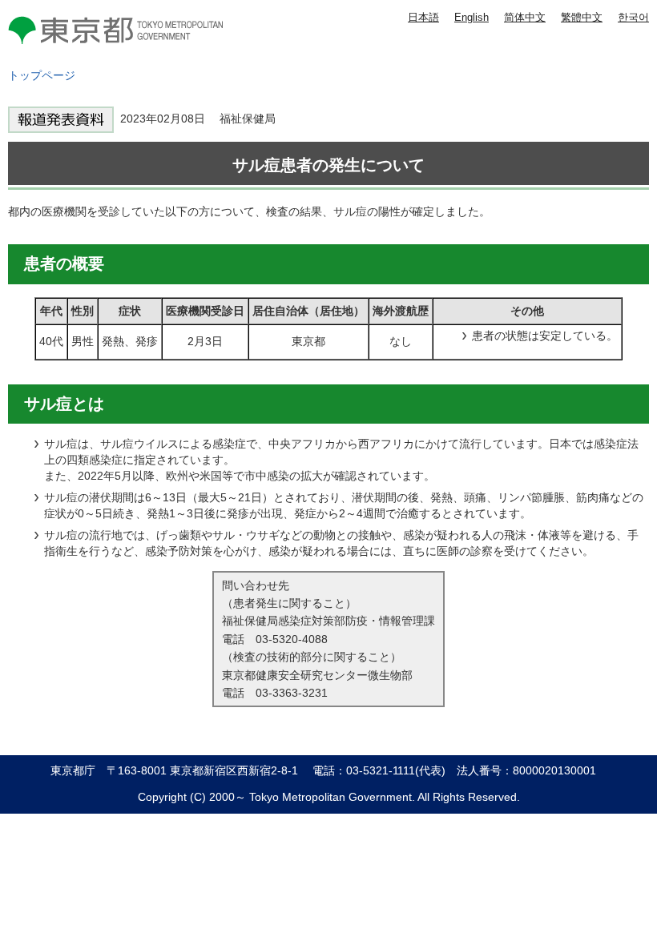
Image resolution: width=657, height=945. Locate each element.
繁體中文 (582, 17)
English (471, 17)
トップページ (41, 75)
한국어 (633, 17)
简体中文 (525, 17)
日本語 (423, 17)
